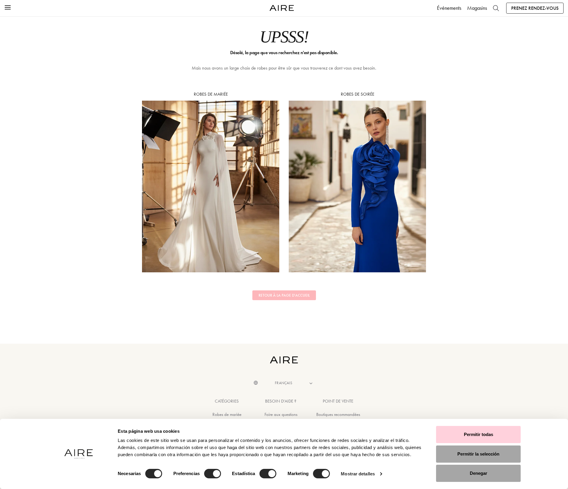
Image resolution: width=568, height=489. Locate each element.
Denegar (478, 473)
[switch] (212, 473)
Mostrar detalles (358, 473)
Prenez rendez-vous (535, 8)
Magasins (477, 8)
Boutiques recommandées (338, 414)
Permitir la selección (478, 453)
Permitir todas (478, 434)
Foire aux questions (280, 414)
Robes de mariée (211, 94)
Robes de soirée (357, 94)
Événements (449, 8)
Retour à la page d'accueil (284, 295)
